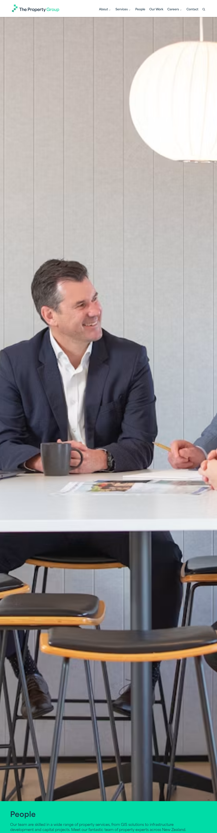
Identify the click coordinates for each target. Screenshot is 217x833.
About (103, 9)
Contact (192, 9)
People (140, 9)
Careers (173, 9)
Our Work (156, 9)
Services (121, 9)
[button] (204, 9)
